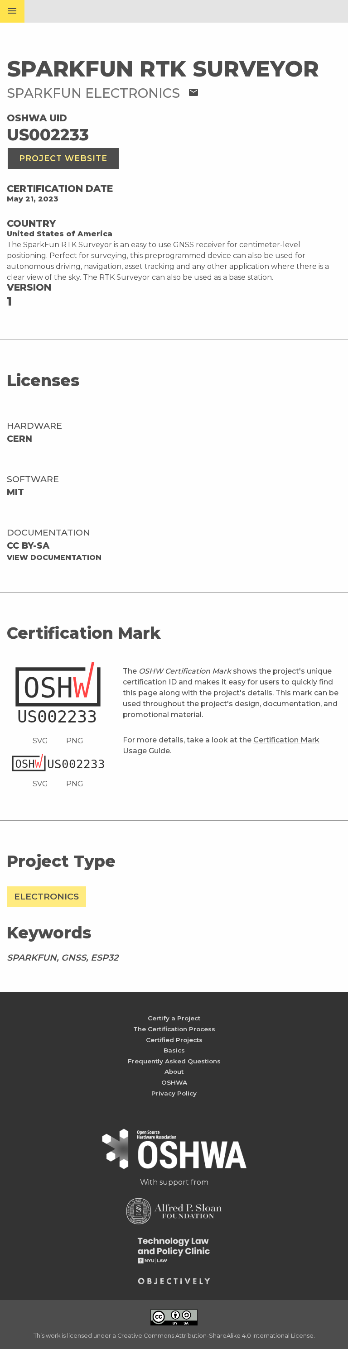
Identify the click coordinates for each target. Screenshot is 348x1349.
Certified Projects (174, 1039)
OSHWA (174, 1082)
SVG (40, 741)
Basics (174, 1050)
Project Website (63, 158)
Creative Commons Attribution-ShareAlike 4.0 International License (215, 1335)
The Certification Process (174, 1029)
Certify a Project (174, 1018)
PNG (74, 741)
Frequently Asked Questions (174, 1061)
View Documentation (54, 557)
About (174, 1071)
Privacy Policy (174, 1093)
